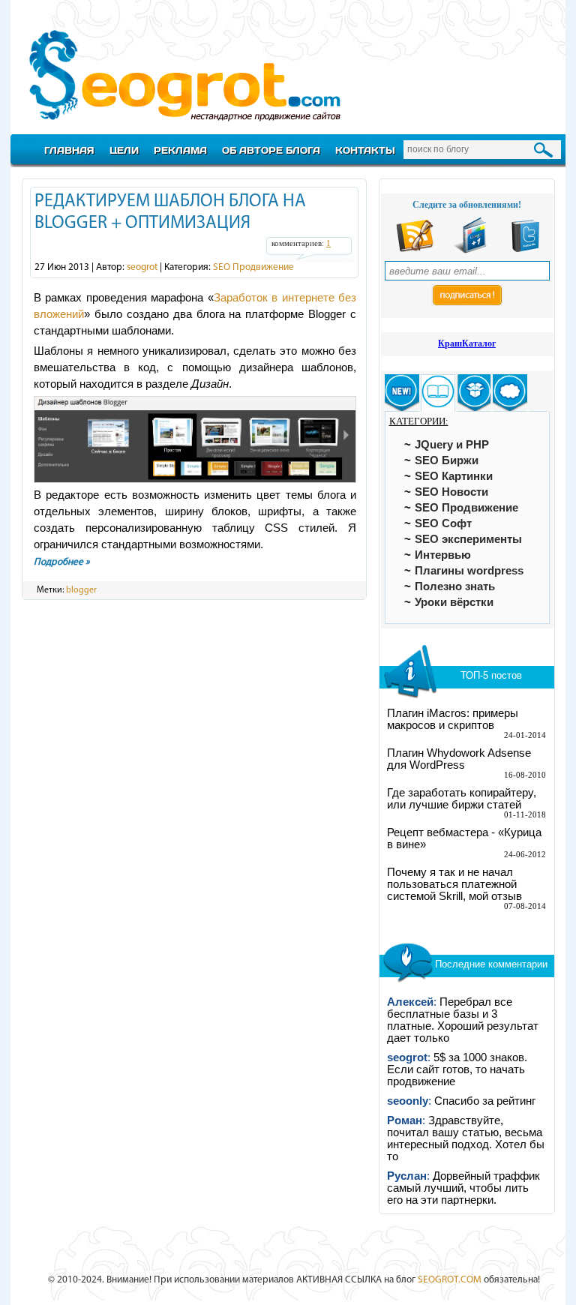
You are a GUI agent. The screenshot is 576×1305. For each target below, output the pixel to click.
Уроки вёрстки (454, 602)
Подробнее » (62, 562)
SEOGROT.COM (450, 1280)
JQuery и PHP (452, 445)
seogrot (142, 267)
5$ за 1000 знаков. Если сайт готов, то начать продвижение (457, 1070)
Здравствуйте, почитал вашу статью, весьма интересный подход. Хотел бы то (465, 1138)
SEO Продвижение (253, 267)
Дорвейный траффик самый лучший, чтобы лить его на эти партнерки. (463, 1188)
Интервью (443, 555)
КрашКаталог (467, 343)
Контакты (365, 150)
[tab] (402, 393)
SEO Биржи (446, 460)
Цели (124, 150)
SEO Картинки (454, 476)
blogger (81, 590)
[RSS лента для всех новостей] (415, 250)
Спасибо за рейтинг (485, 1101)
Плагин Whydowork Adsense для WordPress (459, 759)
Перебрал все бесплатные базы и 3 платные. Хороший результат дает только (462, 1020)
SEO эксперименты (468, 539)
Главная (69, 150)
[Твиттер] (525, 250)
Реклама (180, 150)
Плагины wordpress (469, 571)
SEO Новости (451, 492)
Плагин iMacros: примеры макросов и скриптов (452, 719)
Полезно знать (455, 586)
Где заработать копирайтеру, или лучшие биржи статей (461, 799)
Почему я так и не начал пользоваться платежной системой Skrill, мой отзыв (454, 884)
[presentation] (402, 393)
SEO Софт (443, 524)
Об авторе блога (271, 150)
